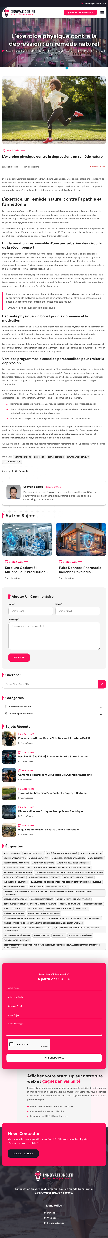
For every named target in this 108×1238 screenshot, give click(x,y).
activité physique (23, 457)
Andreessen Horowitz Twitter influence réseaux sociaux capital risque (69, 872)
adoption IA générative (43, 863)
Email (58, 604)
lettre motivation (12, 462)
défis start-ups (35, 909)
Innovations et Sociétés (25, 51)
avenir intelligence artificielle (78, 877)
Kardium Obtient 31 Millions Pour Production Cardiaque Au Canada (25, 570)
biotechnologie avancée (15, 887)
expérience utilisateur (14, 913)
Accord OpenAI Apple (34, 853)
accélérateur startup (91, 853)
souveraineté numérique (80, 935)
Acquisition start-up (39, 858)
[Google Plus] (20, 471)
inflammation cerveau (78, 457)
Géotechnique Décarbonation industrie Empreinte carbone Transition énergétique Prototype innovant (52, 918)
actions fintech (95, 858)
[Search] (102, 684)
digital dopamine (56, 457)
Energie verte (81, 909)
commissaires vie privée (42, 899)
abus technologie (12, 853)
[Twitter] (16, 471)
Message (13, 619)
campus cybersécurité (57, 887)
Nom (11, 604)
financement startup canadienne (44, 913)
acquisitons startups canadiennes (68, 858)
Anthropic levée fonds (14, 877)
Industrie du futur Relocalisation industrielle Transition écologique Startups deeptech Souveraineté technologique (51, 929)
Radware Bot (59, 935)
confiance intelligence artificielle (73, 899)
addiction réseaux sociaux (16, 863)
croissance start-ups (69, 904)
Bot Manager (36, 887)
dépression (39, 457)
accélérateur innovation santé (62, 853)
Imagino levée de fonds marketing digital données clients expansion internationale (43, 923)
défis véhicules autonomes (58, 909)
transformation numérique (17, 940)
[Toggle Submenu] (101, 707)
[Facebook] (12, 471)
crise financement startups (43, 904)
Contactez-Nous (23, 1153)
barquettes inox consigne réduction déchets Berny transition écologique (66, 882)
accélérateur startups (15, 858)
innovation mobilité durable (17, 935)
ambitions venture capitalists (18, 872)
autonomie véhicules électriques (44, 877)
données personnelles (14, 909)
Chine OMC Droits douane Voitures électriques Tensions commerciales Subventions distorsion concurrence (48, 893)
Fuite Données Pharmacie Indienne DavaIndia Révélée (80, 570)
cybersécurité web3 (93, 904)
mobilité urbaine (41, 935)
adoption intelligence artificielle (73, 863)
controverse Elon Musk (15, 904)
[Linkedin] (23, 471)
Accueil (9, 51)
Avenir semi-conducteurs (16, 882)
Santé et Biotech (46, 51)
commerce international (15, 899)
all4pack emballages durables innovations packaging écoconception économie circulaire (47, 868)
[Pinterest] (27, 471)
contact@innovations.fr (95, 3)
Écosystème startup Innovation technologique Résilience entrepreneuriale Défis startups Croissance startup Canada (52, 946)
